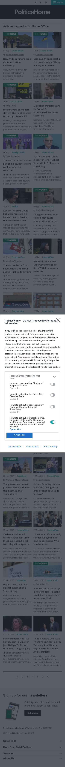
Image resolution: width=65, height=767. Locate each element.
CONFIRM (19, 435)
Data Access (32, 446)
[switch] (52, 384)
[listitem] (32, 377)
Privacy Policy (50, 446)
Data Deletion (14, 446)
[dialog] (32, 383)
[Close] (59, 321)
